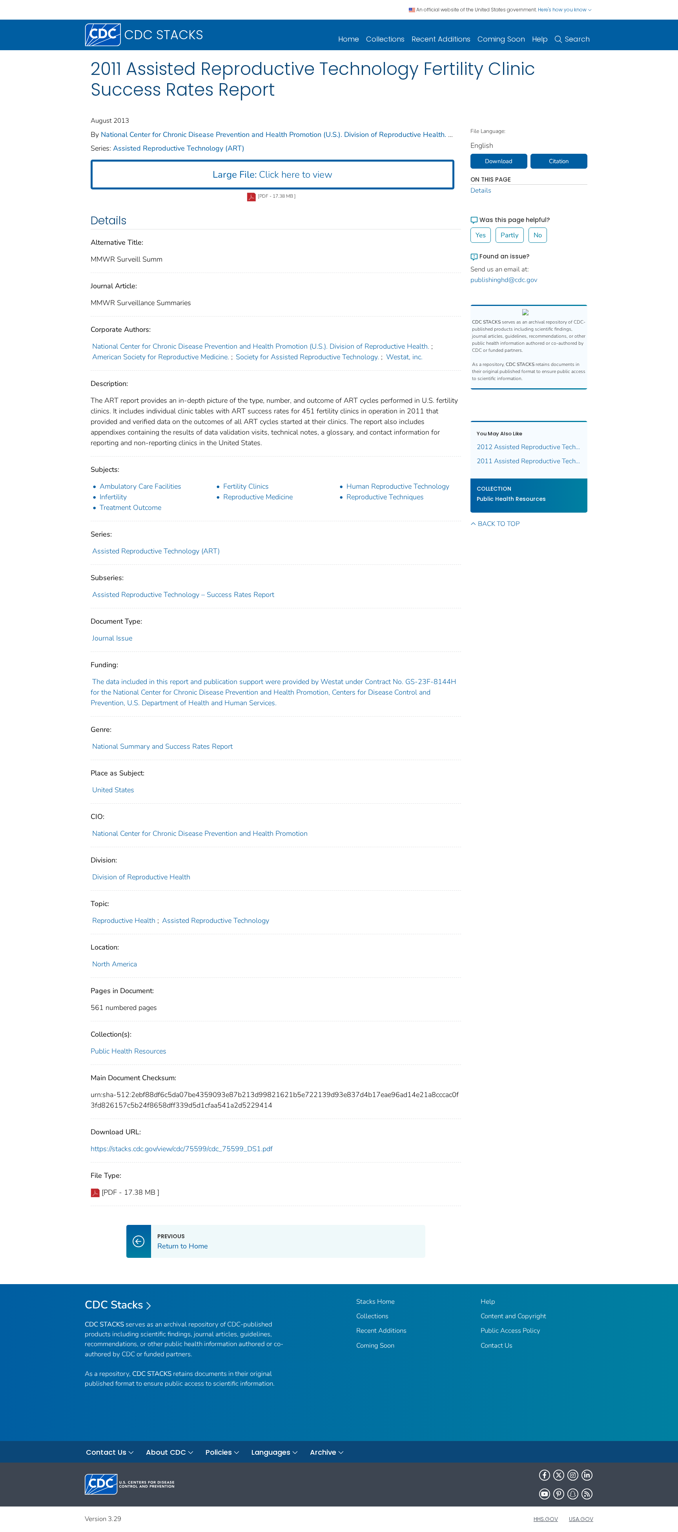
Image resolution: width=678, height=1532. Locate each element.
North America (114, 964)
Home (348, 39)
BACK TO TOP (498, 523)
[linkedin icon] (587, 1475)
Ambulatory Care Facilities (140, 486)
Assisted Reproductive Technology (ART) (178, 148)
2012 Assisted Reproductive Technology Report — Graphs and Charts (529, 446)
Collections (385, 39)
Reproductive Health (123, 920)
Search (577, 39)
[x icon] (558, 1475)
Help (540, 39)
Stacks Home (375, 1301)
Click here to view (272, 174)
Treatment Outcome (130, 507)
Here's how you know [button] (563, 9)
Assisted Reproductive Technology (215, 920)
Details (480, 190)
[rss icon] (587, 1494)
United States (113, 790)
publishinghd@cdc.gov (504, 279)
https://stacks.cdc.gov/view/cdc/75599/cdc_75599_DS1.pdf (182, 1149)
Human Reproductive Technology (397, 486)
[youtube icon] (544, 1494)
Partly (510, 235)
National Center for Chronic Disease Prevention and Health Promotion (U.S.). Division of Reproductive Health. (273, 134)
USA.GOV (581, 1519)
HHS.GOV (546, 1519)
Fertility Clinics (246, 486)
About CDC (166, 1452)
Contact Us (496, 1345)
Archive (323, 1452)
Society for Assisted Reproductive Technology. (307, 357)
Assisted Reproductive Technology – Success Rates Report (183, 594)
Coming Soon (501, 39)
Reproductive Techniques (385, 497)
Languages (271, 1452)
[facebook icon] (544, 1475)
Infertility (113, 497)
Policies (219, 1452)
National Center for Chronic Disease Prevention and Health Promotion (200, 833)
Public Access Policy (510, 1330)
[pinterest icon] (558, 1494)
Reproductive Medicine (258, 497)
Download (498, 161)
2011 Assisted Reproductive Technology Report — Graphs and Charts (529, 461)
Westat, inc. (404, 357)
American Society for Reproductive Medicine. (160, 357)
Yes (481, 235)
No (538, 235)
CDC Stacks (114, 1304)
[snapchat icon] (573, 1494)
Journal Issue (112, 638)
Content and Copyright (513, 1316)
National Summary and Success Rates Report (162, 746)
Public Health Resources (128, 1051)
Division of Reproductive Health (141, 877)
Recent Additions (441, 39)
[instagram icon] (573, 1475)
